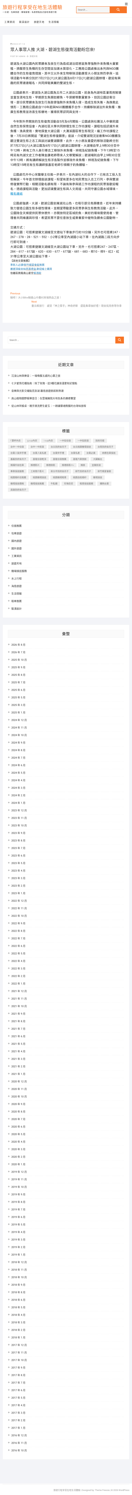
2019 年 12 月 (19, 1171)
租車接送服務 (86, 483)
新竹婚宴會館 (104, 471)
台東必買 (90, 453)
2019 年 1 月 (18, 1254)
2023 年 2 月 (18, 885)
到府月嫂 (99, 440)
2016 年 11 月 (19, 1443)
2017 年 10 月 (19, 1360)
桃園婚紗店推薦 (18, 477)
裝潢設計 (24, 22)
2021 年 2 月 (18, 1066)
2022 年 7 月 (18, 938)
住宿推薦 (16, 525)
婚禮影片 (35, 465)
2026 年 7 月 (18, 652)
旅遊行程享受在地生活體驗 (32, 7)
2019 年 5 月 (18, 1224)
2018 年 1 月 (18, 1337)
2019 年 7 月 (18, 1209)
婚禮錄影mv (68, 465)
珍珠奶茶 (68, 483)
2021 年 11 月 (19, 998)
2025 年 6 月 (18, 690)
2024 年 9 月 (18, 742)
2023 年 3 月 (18, 878)
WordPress (124, 1490)
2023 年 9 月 (18, 833)
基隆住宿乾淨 (39, 459)
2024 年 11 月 (19, 727)
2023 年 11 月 (19, 818)
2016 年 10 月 (19, 1450)
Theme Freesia (102, 1490)
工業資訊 (9, 22)
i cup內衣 (48, 440)
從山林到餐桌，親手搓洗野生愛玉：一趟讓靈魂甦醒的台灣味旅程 (48, 405)
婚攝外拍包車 (17, 465)
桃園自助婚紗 (79, 477)
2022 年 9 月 (18, 923)
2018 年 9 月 (18, 1284)
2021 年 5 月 (18, 1043)
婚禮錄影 (50, 465)
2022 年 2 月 (18, 976)
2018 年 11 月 (19, 1269)
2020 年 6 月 (18, 1126)
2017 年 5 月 (18, 1397)
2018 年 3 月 (18, 1322)
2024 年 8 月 (18, 750)
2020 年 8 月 (18, 1111)
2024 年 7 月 (18, 757)
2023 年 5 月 (18, 863)
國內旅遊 (16, 540)
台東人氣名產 (39, 453)
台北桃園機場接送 (82, 446)
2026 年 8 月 (18, 644)
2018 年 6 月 (18, 1299)
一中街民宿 (83, 440)
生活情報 (53, 22)
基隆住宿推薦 (59, 459)
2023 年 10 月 (19, 825)
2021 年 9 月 (18, 1013)
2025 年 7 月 (18, 682)
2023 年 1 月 (18, 893)
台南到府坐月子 (105, 446)
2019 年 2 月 (18, 1247)
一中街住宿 (65, 440)
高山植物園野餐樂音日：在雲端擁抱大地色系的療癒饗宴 (43, 398)
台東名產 (75, 453)
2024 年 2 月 (18, 795)
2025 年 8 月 (18, 674)
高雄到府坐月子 (18, 489)
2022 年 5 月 (18, 953)
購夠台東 (104, 483)
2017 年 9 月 (18, 1367)
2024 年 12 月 (19, 720)
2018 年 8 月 (18, 1292)
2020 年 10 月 (19, 1096)
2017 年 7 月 (18, 1382)
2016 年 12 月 (19, 1435)
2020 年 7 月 (18, 1119)
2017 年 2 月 (18, 1420)
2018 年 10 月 (19, 1277)
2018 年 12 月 (19, 1262)
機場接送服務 (19, 571)
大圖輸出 (97, 459)
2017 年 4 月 (18, 1405)
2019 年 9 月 (18, 1194)
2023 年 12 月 (19, 810)
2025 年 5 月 (18, 697)
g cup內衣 (32, 440)
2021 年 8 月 (18, 1021)
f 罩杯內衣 (15, 440)
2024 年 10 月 (19, 735)
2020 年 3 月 (18, 1149)
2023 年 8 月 (18, 840)
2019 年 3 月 (18, 1239)
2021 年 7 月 (18, 1028)
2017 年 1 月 (18, 1427)
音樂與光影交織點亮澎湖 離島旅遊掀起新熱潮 (37, 390)
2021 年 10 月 (19, 1006)
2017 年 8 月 (18, 1375)
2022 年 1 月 (18, 983)
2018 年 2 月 (18, 1330)
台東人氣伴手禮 (18, 453)
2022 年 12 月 (19, 900)
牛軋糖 (54, 483)
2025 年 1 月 (18, 712)
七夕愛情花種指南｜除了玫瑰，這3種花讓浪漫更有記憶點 (44, 383)
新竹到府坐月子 (83, 471)
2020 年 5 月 (18, 1134)
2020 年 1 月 (18, 1164)
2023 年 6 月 (18, 855)
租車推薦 (16, 601)
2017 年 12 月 (19, 1345)
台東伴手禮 (58, 453)
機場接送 (97, 477)
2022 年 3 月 (18, 968)
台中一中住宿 (17, 446)
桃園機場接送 (39, 477)
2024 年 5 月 (18, 772)
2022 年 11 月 (19, 908)
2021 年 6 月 (18, 1036)
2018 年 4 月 (18, 1315)
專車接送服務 (17, 471)
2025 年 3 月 (18, 705)
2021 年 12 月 (19, 991)
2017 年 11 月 (19, 1352)
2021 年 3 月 (18, 1058)
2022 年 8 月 (18, 930)
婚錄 (83, 465)
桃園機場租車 (59, 477)
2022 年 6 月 (18, 946)
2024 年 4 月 (18, 780)
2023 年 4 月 (18, 870)
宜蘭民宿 (96, 465)
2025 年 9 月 (18, 667)
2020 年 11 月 (19, 1089)
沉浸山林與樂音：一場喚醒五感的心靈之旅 (35, 375)
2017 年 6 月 (18, 1390)
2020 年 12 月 (19, 1081)
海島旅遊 (16, 586)
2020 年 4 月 (18, 1141)
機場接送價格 (17, 483)
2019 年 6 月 (18, 1217)
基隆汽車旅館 (79, 459)
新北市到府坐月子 (60, 471)
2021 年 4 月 (18, 1051)
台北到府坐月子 (58, 446)
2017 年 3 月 (18, 1412)
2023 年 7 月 (18, 848)
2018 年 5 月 (18, 1307)
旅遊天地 (39, 22)
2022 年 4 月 (18, 961)
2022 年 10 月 (19, 915)
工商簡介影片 (37, 471)
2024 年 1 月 (18, 802)
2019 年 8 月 (18, 1202)
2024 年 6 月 (18, 765)
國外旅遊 (16, 548)
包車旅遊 (16, 533)
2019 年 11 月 (19, 1179)
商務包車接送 (109, 453)
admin (22, 56)
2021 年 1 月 (18, 1074)
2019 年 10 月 (19, 1187)
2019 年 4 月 (18, 1232)
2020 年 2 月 (18, 1156)
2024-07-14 (18, 44)
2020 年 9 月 (18, 1104)
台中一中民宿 (37, 446)
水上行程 (16, 578)
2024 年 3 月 (18, 787)
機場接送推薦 (37, 483)
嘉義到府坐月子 (18, 459)
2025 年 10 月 (19, 659)
